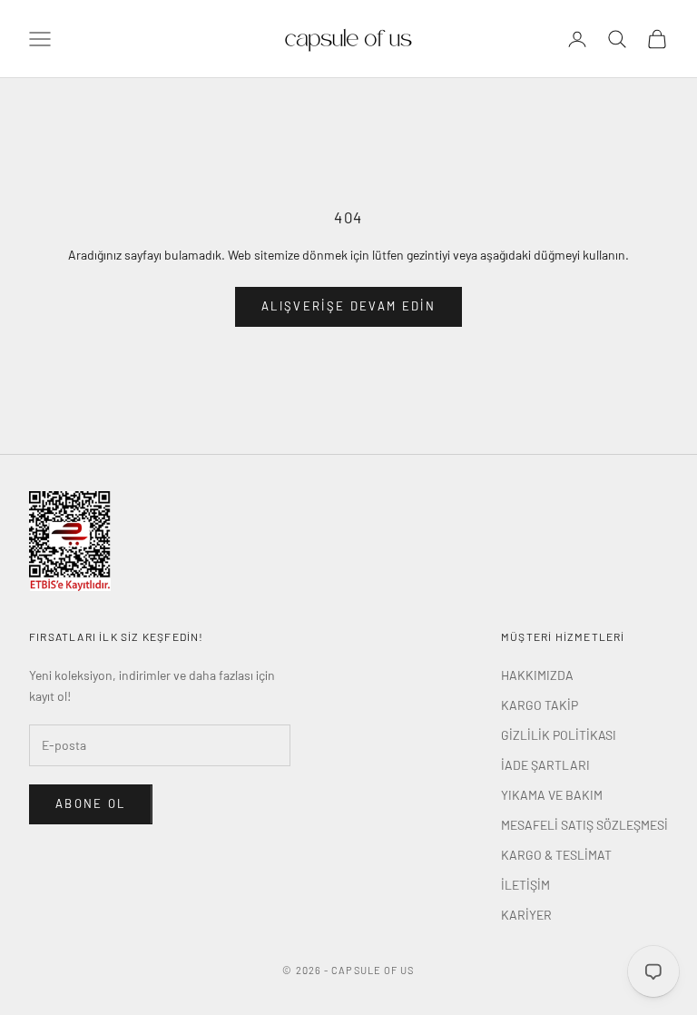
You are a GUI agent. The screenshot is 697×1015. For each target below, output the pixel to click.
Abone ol (90, 803)
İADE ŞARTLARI (545, 765)
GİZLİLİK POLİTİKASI (558, 735)
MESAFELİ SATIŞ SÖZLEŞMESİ (584, 825)
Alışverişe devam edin (348, 306)
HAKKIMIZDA (537, 675)
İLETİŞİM (525, 884)
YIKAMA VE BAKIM (552, 795)
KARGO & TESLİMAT (556, 854)
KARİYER (526, 914)
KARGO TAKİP (539, 705)
